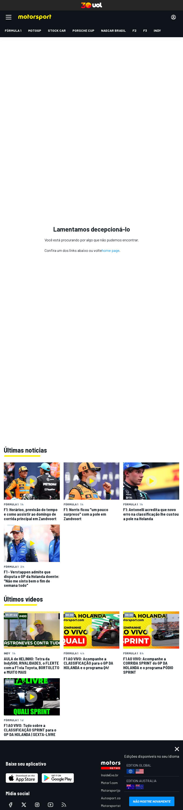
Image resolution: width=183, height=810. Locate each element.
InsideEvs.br (109, 775)
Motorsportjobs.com (116, 790)
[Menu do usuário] (173, 17)
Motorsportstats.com (117, 806)
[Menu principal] (8, 17)
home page (110, 250)
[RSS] (64, 805)
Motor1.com (109, 783)
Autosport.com (112, 798)
